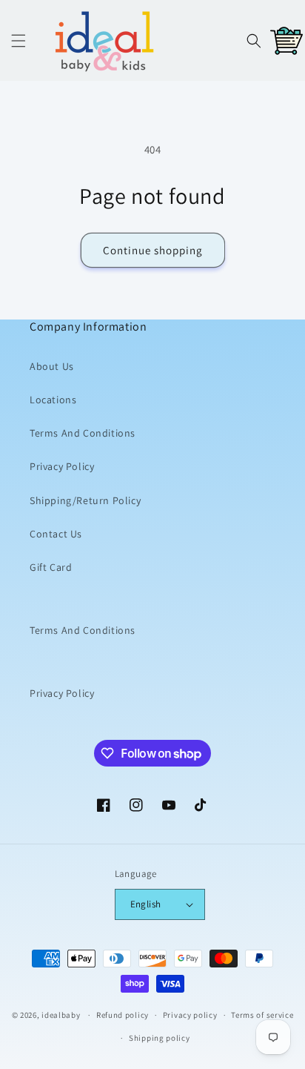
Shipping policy (159, 1038)
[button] (18, 40)
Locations (53, 399)
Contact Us (56, 533)
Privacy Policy (62, 466)
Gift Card (51, 567)
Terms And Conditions (82, 433)
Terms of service (262, 1015)
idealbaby (60, 1015)
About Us (52, 366)
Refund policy (122, 1015)
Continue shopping (153, 250)
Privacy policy (190, 1015)
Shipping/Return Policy (85, 500)
